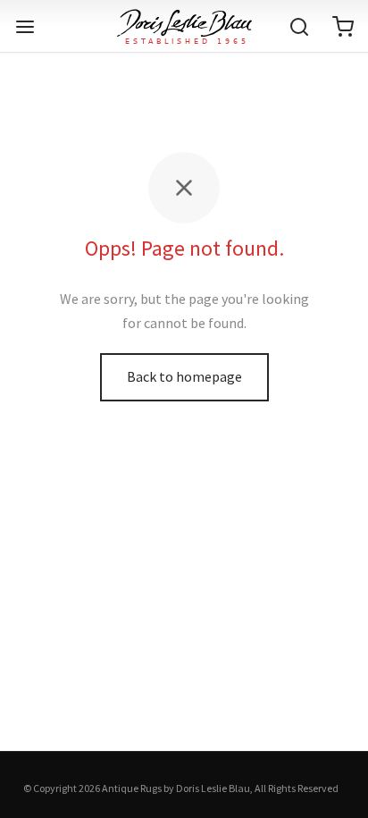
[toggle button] (25, 27)
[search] (299, 27)
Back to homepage (184, 376)
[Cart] (343, 27)
